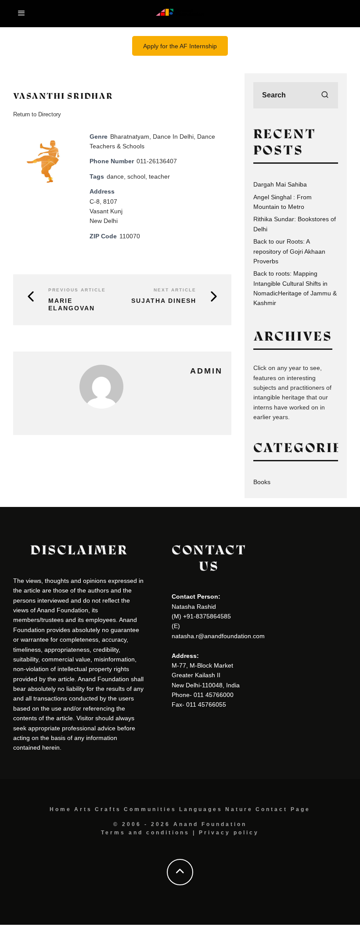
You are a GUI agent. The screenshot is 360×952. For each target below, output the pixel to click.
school (136, 176)
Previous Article (77, 289)
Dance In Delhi (173, 136)
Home (61, 809)
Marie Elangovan (71, 304)
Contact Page (283, 809)
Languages (201, 809)
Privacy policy (229, 833)
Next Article (175, 289)
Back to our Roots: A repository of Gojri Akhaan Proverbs (289, 251)
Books (261, 481)
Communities (150, 809)
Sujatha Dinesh (163, 300)
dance (115, 176)
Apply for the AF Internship (180, 46)
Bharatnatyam (129, 136)
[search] (325, 95)
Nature (239, 809)
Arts (83, 809)
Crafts (108, 809)
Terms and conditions (145, 833)
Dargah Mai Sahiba (280, 184)
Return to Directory (37, 114)
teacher (159, 176)
